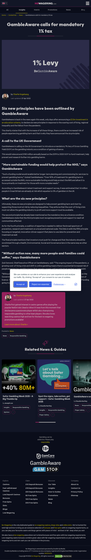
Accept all (20, 284)
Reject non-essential (40, 284)
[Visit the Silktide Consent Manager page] (75, 284)
